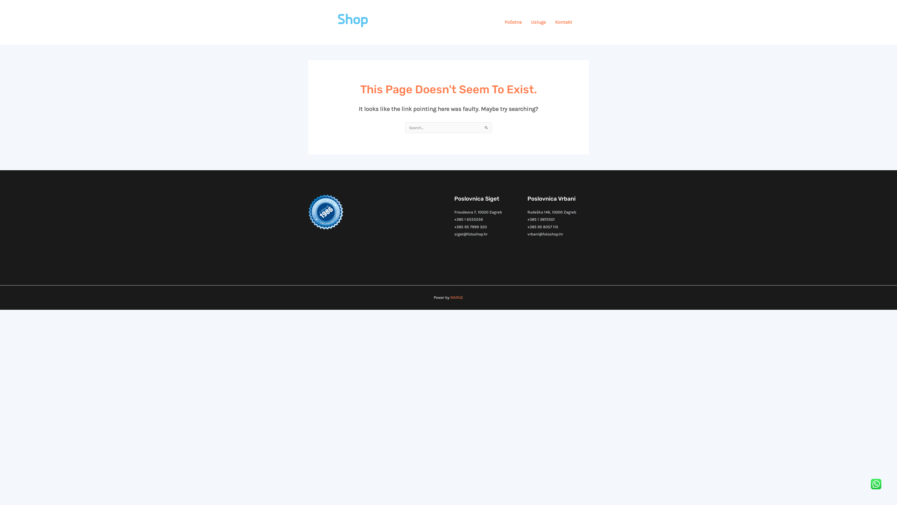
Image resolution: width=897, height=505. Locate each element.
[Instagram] (585, 22)
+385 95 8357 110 (542, 226)
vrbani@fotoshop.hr (545, 234)
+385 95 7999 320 (470, 226)
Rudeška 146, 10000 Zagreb (551, 212)
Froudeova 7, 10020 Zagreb (478, 212)
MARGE (456, 297)
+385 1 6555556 (468, 219)
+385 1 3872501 (541, 219)
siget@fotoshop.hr (471, 234)
